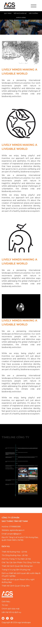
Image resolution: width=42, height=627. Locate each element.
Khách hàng (21, 17)
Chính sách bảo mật (10, 609)
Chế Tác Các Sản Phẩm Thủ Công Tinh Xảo (21, 562)
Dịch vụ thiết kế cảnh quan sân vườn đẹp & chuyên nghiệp (21, 574)
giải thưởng (33, 13)
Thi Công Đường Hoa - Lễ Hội (15, 555)
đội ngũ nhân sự (20, 13)
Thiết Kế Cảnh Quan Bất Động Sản (17, 566)
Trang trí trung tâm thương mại (16, 570)
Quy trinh (8, 13)
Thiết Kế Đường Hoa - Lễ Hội (14, 552)
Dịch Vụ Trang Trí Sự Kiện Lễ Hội (16, 559)
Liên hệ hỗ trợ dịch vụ (11, 612)
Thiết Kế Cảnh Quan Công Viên (16, 586)
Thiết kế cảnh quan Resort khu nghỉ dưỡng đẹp (18, 580)
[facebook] (7, 618)
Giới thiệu (6, 601)
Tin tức (5, 605)
